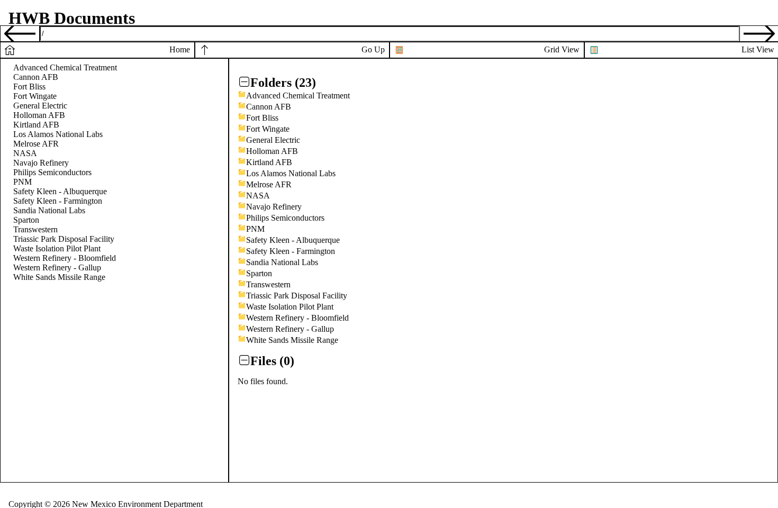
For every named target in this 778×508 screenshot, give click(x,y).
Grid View (562, 49)
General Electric (40, 105)
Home (179, 49)
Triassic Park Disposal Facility (63, 238)
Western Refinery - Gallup (57, 267)
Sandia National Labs (49, 210)
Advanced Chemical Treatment (65, 67)
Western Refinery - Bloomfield (64, 257)
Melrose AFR (36, 143)
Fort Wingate (35, 96)
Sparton (26, 219)
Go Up (373, 49)
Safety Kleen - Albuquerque (60, 191)
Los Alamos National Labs (58, 134)
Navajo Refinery (41, 162)
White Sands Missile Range (59, 277)
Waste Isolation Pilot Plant (57, 248)
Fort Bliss (29, 86)
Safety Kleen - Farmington (57, 200)
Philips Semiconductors (52, 172)
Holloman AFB (39, 115)
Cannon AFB (35, 76)
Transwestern (35, 229)
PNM (22, 181)
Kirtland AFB (36, 124)
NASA (25, 153)
